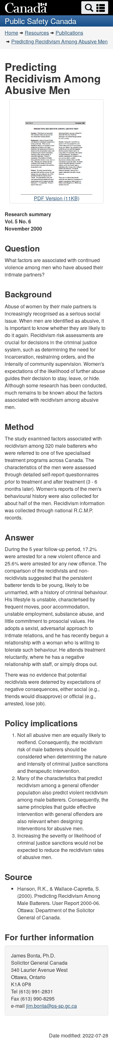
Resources (37, 32)
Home (11, 32)
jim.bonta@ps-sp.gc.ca (51, 1005)
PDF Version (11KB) (56, 199)
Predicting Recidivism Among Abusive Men (59, 41)
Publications (69, 32)
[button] (94, 7)
